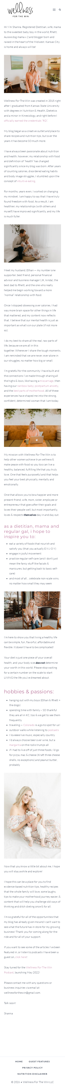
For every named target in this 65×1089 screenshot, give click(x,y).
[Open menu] (54, 9)
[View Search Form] (60, 10)
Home (19, 1061)
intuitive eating (26, 181)
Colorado (29, 725)
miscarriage (47, 380)
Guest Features (39, 1061)
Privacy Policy (32, 1067)
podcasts (53, 730)
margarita (15, 745)
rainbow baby (25, 385)
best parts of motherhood (29, 390)
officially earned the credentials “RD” (25, 120)
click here (20, 957)
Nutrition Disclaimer (33, 1074)
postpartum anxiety (46, 385)
